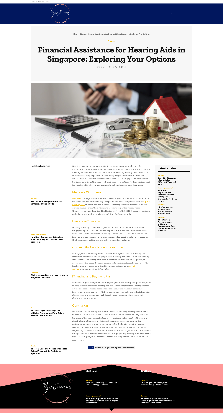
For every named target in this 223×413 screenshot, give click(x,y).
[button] (172, 13)
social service (128, 348)
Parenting (34, 272)
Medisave (99, 348)
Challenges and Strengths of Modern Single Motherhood (49, 276)
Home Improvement (38, 234)
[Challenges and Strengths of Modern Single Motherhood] (49, 258)
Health (33, 346)
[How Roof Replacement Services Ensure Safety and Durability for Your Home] (49, 220)
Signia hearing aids (113, 348)
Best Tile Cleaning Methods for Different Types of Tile (46, 202)
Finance (83, 34)
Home (75, 34)
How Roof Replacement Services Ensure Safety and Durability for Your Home (47, 239)
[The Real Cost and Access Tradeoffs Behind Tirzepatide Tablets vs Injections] (49, 331)
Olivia (103, 67)
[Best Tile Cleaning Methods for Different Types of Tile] (49, 184)
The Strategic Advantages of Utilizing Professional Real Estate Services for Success (48, 313)
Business (34, 198)
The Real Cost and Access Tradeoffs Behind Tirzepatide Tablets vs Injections (49, 351)
